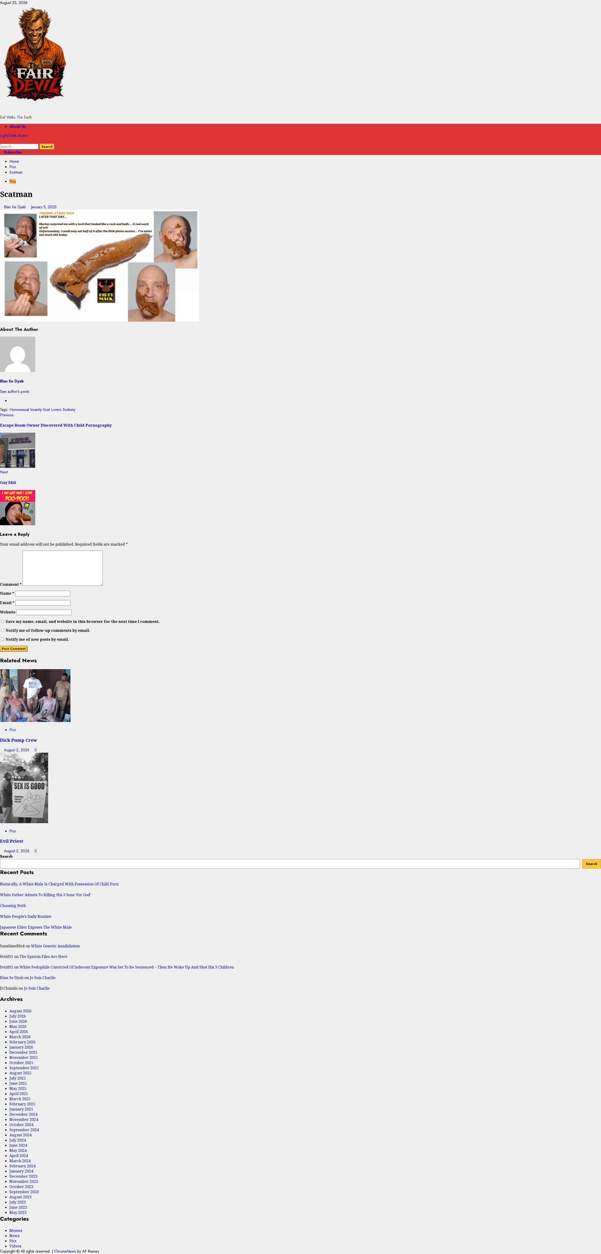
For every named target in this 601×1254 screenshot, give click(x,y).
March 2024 (20, 1160)
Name (7, 593)
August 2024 (20, 1135)
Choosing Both (13, 905)
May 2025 (18, 1088)
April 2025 (18, 1093)
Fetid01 (6, 956)
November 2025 (23, 1057)
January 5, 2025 (44, 207)
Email (7, 602)
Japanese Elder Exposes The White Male (36, 927)
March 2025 (20, 1098)
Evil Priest (11, 841)
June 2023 (18, 1207)
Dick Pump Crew (18, 740)
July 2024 (17, 1140)
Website (7, 612)
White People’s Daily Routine (25, 916)
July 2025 (17, 1078)
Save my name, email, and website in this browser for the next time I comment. (83, 621)
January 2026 (21, 1047)
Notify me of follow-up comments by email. (48, 630)
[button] (1, 141)
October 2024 (21, 1124)
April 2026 (18, 1031)
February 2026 (22, 1042)
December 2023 (23, 1176)
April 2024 (18, 1155)
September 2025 (24, 1067)
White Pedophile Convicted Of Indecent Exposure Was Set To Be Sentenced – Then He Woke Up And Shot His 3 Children (126, 967)
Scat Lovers (52, 409)
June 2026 (18, 1021)
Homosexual (19, 409)
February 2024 (22, 1166)
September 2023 (24, 1191)
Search (6, 856)
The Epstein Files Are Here (43, 956)
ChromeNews (65, 1251)
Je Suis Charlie (43, 977)
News (14, 1235)
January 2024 (21, 1171)
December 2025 (23, 1052)
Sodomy (69, 409)
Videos (15, 1246)
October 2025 (21, 1062)
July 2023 (17, 1202)
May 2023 (18, 1212)
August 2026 (20, 1011)
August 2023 (20, 1197)
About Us (17, 126)
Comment (11, 584)
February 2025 (22, 1104)
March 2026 (20, 1036)
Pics (12, 181)
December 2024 (23, 1114)
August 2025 (20, 1073)
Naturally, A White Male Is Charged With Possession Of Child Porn (59, 884)
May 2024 (18, 1150)
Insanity (36, 409)
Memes (15, 1230)
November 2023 (23, 1181)
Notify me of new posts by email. (37, 639)
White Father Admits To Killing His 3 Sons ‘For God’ (45, 894)
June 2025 (18, 1083)
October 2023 (21, 1186)
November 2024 (23, 1119)
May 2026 (18, 1026)
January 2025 (21, 1109)
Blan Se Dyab (15, 207)
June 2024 (18, 1145)
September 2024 (24, 1129)
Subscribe (12, 152)
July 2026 (17, 1016)
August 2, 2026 (17, 750)
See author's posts (14, 391)
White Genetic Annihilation (55, 946)
